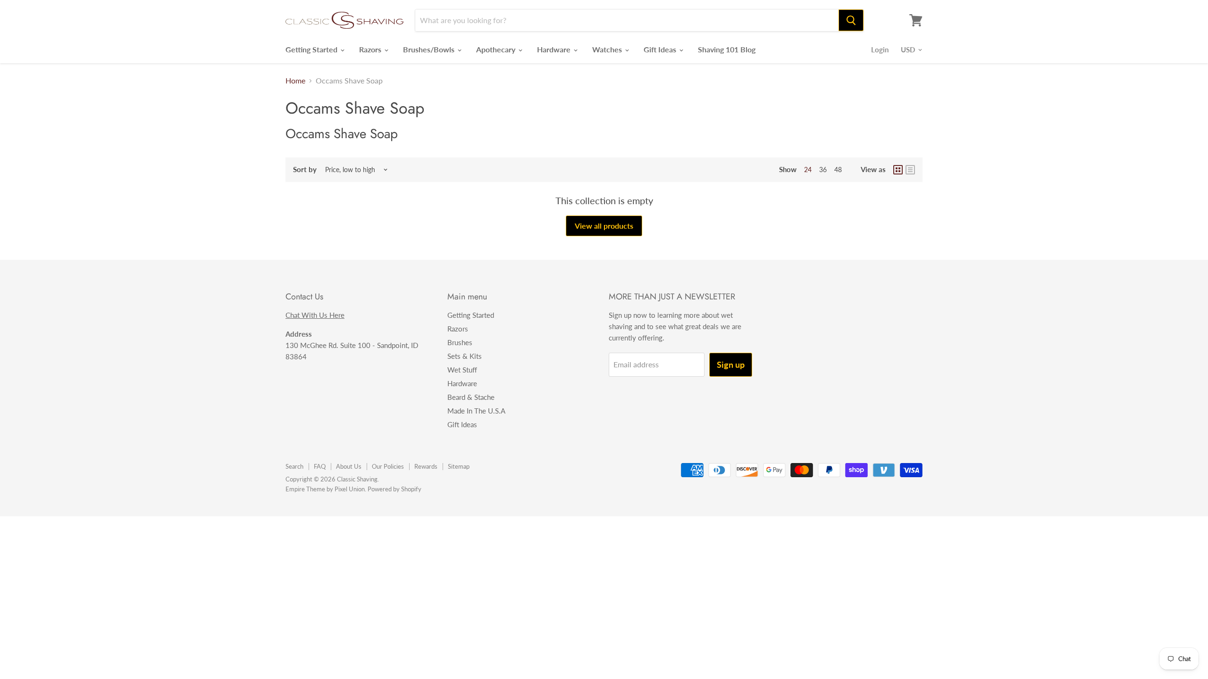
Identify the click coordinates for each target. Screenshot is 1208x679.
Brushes (459, 342)
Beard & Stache (471, 397)
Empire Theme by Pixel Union (325, 489)
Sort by (305, 170)
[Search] (851, 20)
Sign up (731, 364)
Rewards (425, 466)
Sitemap (459, 466)
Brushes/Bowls (429, 49)
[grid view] (898, 169)
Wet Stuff (462, 369)
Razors (371, 49)
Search (294, 466)
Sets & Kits (464, 356)
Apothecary (496, 49)
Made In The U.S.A (476, 410)
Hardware (554, 49)
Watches (608, 49)
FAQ (320, 466)
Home (295, 80)
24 (808, 170)
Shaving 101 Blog (726, 49)
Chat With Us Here (314, 315)
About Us (348, 466)
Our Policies (388, 466)
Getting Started (312, 49)
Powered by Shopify (394, 489)
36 (823, 170)
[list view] (910, 169)
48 (838, 170)
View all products (604, 225)
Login (880, 49)
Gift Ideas (661, 49)
